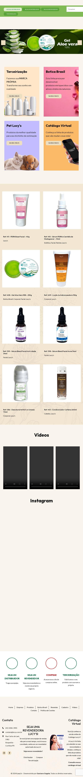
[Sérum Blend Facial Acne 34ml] (62, 325)
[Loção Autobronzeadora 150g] (62, 269)
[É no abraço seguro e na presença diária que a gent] (22, 612)
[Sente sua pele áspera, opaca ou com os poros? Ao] (61, 590)
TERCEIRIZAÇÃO (71, 675)
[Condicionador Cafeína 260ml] (62, 384)
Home (10, 707)
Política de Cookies (48, 710)
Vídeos (74, 707)
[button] (3, 42)
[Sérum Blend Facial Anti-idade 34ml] (21, 325)
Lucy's (5, 241)
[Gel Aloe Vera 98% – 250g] (21, 269)
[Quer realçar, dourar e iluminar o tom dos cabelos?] (61, 546)
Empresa (20, 707)
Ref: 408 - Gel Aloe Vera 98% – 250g (17, 295)
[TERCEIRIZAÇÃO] (71, 663)
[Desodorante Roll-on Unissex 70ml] (21, 384)
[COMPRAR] (51, 663)
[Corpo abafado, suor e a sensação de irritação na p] (22, 590)
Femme (58, 243)
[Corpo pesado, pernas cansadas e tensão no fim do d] (22, 523)
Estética (47, 243)
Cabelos (47, 414)
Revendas (54, 707)
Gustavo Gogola (43, 773)
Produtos (30, 707)
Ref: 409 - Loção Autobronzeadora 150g (60, 295)
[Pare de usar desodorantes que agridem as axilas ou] (22, 568)
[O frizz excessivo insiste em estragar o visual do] (61, 568)
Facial (53, 243)
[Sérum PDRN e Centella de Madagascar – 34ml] (62, 211)
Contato (34, 710)
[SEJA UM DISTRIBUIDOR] (12, 663)
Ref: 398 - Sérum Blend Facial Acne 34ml (60, 351)
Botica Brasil (8, 299)
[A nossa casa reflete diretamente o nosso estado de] (22, 634)
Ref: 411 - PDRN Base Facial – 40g (16, 237)
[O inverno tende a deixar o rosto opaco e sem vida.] (61, 634)
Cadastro (64, 707)
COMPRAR (51, 675)
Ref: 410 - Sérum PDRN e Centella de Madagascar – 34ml (58, 238)
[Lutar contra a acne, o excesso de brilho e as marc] (22, 546)
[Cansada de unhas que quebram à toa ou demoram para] (61, 612)
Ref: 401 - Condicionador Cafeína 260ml (60, 410)
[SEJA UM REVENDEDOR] (31, 663)
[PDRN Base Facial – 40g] (21, 211)
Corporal (17, 299)
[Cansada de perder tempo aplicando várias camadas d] (61, 523)
